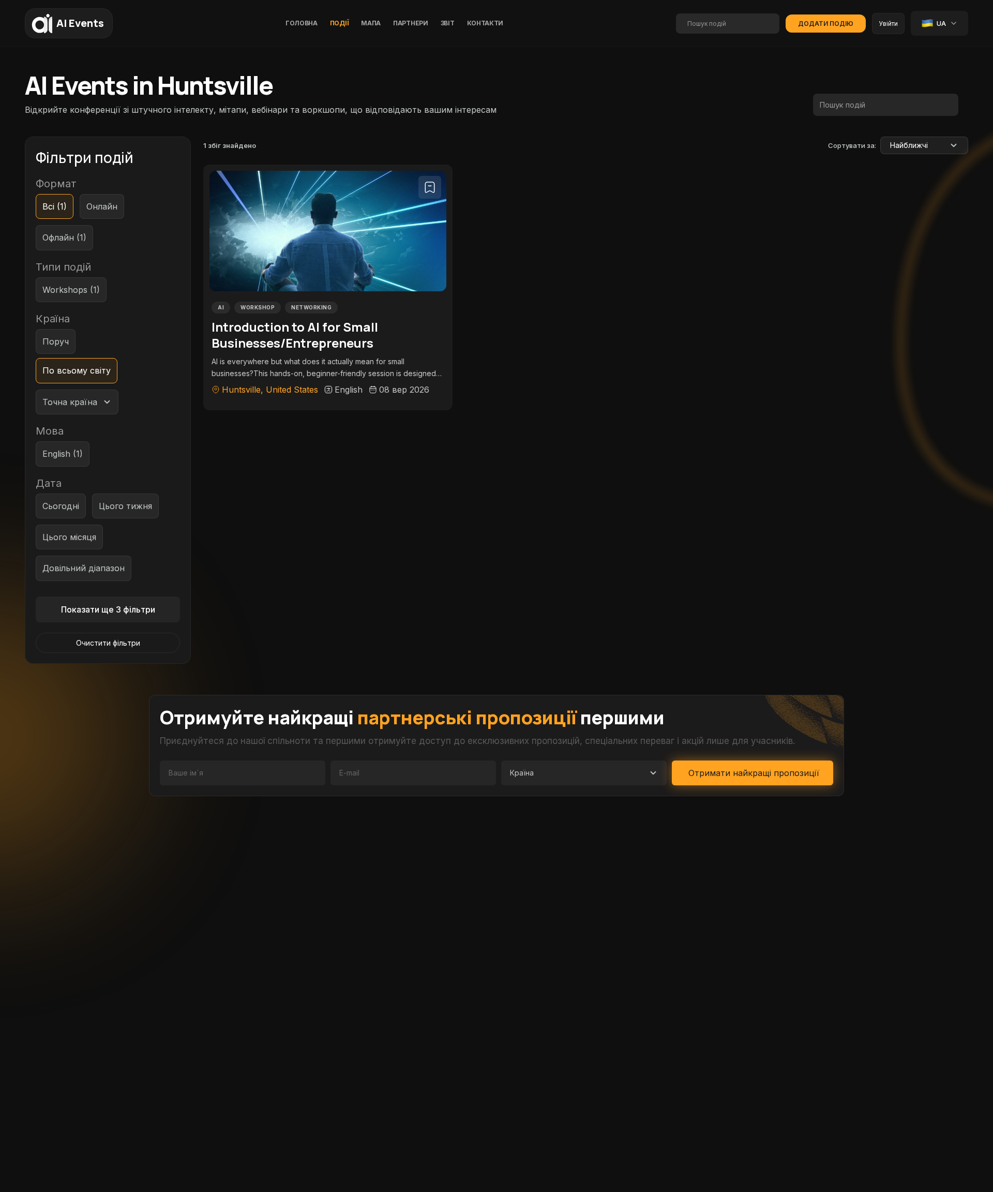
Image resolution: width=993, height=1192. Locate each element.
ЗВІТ (448, 23)
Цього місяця (69, 537)
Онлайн (101, 206)
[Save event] (429, 187)
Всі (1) (54, 206)
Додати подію (825, 23)
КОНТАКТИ (485, 23)
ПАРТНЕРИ (410, 23)
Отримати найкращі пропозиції (753, 773)
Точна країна (69, 402)
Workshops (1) (71, 290)
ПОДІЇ (339, 23)
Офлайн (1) (64, 237)
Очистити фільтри (108, 642)
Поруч (55, 341)
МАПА (371, 23)
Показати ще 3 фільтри (108, 609)
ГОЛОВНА (301, 23)
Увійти (888, 23)
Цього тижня (125, 506)
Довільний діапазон (83, 568)
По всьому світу (76, 370)
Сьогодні (60, 506)
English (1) (62, 454)
